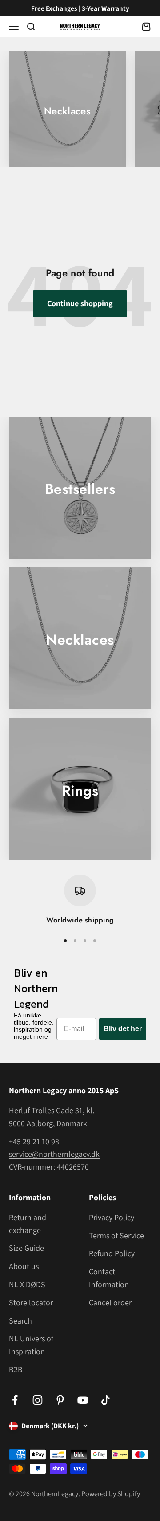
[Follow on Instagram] (38, 1400)
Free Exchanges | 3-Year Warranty (80, 8)
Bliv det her (123, 1028)
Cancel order (110, 1302)
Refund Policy (112, 1253)
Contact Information (109, 1277)
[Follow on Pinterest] (60, 1400)
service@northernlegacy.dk (54, 1154)
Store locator (31, 1302)
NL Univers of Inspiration (31, 1344)
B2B (16, 1369)
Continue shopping (80, 303)
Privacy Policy (111, 1217)
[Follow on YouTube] (83, 1400)
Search (20, 1321)
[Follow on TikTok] (106, 1400)
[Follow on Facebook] (15, 1400)
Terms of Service (116, 1235)
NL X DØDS (27, 1284)
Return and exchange (27, 1223)
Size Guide (26, 1248)
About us (24, 1266)
